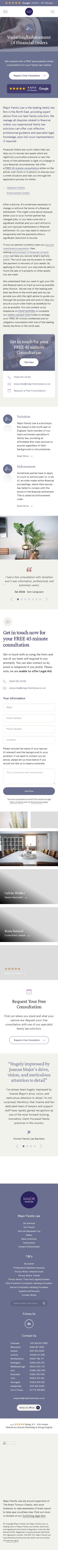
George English (45, 1427)
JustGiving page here (33, 1516)
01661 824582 (26, 311)
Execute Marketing (26, 1427)
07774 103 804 (37, 1390)
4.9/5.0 (37, 3)
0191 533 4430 (37, 1386)
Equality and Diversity (29, 1291)
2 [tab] (22, 599)
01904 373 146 (37, 1378)
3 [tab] (25, 599)
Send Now (29, 791)
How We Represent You (29, 1231)
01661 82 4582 (37, 1347)
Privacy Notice (37, 802)
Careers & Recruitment (29, 1246)
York (13, 1378)
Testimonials (29, 1243)
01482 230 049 (37, 1370)
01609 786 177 (37, 1358)
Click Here (29, 362)
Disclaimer (29, 1263)
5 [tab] (33, 599)
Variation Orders (16, 187)
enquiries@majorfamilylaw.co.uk (32, 384)
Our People (29, 1227)
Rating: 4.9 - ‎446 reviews (36, 1424)
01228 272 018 (37, 1355)
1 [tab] (18, 599)
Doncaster (15, 1374)
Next (44, 599)
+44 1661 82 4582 (39, 1343)
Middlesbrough (18, 1366)
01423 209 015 (37, 1382)
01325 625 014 (37, 1362)
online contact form (19, 314)
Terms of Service (16, 802)
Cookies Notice (29, 1295)
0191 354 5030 (37, 1351)
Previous (14, 599)
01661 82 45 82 (22, 377)
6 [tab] (36, 599)
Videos (29, 1235)
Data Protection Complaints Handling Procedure (29, 1283)
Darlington (15, 1362)
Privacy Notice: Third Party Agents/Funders (29, 1279)
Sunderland (16, 1386)
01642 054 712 (37, 1366)
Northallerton (17, 1358)
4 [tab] (29, 599)
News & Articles (29, 1239)
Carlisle (14, 1355)
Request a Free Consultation (27, 76)
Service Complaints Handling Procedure (29, 1287)
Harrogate (15, 1382)
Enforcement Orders (18, 193)
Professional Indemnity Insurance (29, 1267)
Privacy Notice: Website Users (29, 1271)
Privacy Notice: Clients (29, 1275)
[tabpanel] (29, 586)
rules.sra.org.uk (12, 1540)
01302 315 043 (37, 1374)
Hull (13, 1370)
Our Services (29, 1223)
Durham (14, 1351)
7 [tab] (40, 599)
